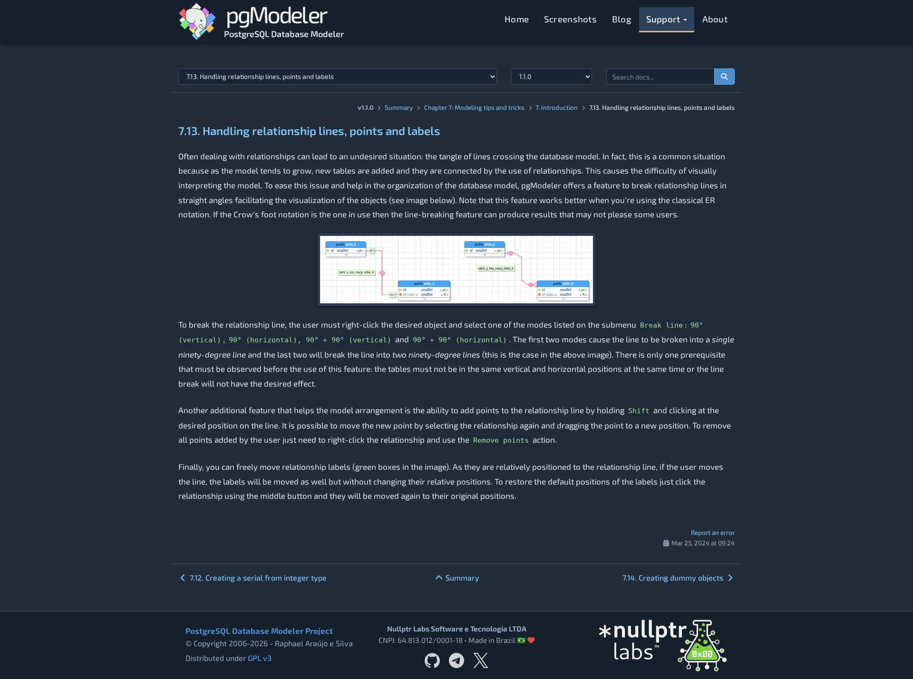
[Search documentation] (724, 76)
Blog (621, 18)
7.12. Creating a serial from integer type (257, 577)
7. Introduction (556, 107)
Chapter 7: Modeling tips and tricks (474, 107)
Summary (399, 107)
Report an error (713, 532)
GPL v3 (260, 657)
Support (664, 18)
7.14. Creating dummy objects (673, 577)
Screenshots (570, 18)
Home (517, 18)
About (715, 18)
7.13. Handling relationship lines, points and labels (309, 130)
